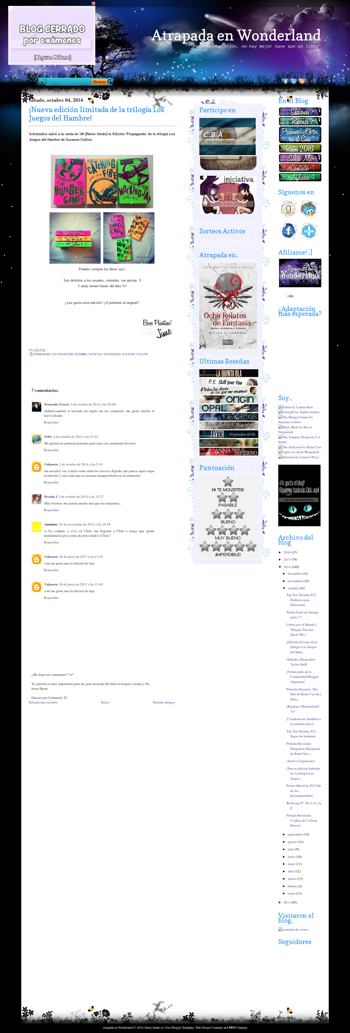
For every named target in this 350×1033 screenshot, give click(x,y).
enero (292, 893)
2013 (288, 902)
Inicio (105, 702)
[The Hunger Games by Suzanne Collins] (300, 422)
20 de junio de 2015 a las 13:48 (81, 556)
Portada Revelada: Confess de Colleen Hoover (301, 820)
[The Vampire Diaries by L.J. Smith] (300, 442)
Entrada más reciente (43, 702)
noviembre (295, 581)
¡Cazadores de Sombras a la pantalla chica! (303, 721)
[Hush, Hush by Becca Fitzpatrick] (300, 432)
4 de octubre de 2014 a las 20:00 (93, 404)
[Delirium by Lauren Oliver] (298, 457)
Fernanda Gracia (56, 404)
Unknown (51, 464)
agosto (293, 841)
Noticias (95, 354)
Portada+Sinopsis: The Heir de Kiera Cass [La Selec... (303, 694)
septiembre (296, 834)
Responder (51, 422)
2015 (288, 559)
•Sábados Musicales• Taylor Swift (300, 662)
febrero (293, 886)
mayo (292, 863)
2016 (288, 552)
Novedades (112, 354)
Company (238, 1027)
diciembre (295, 573)
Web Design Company (209, 1027)
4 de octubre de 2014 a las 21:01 (75, 436)
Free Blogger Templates (179, 1027)
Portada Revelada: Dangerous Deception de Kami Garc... (303, 748)
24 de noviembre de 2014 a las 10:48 (84, 524)
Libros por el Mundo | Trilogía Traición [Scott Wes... (301, 629)
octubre (293, 588)
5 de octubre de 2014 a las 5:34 (80, 464)
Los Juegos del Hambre (69, 354)
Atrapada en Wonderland (236, 35)
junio (292, 856)
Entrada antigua (164, 702)
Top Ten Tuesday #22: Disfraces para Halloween (301, 599)
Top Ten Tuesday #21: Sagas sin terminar (301, 734)
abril (291, 871)
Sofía (48, 436)
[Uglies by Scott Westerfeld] (298, 452)
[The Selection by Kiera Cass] (299, 447)
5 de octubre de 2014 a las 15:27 (81, 496)
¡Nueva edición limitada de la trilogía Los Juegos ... (303, 773)
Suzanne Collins (135, 354)
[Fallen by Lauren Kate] (295, 407)
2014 (288, 566)
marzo (292, 878)
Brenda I (50, 496)
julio (291, 849)
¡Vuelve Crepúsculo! (300, 761)
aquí (121, 269)
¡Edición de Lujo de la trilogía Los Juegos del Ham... (301, 647)
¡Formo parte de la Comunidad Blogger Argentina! (302, 676)
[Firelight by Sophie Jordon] (299, 412)
